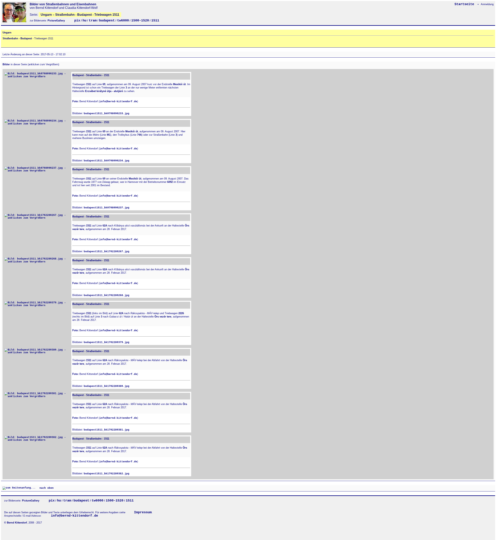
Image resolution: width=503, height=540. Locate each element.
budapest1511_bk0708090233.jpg (106, 113)
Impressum (143, 512)
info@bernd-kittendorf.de (118, 101)
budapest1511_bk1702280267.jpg (106, 251)
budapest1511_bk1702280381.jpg (106, 429)
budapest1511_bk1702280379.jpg (106, 342)
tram (93, 20)
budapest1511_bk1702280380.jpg (106, 386)
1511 (155, 20)
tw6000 (123, 20)
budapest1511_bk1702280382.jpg (106, 473)
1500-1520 (140, 20)
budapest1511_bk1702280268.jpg (106, 295)
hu (84, 20)
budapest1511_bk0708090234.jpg (106, 160)
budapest (107, 20)
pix (77, 20)
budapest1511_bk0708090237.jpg (106, 207)
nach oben (46, 488)
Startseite (465, 4)
